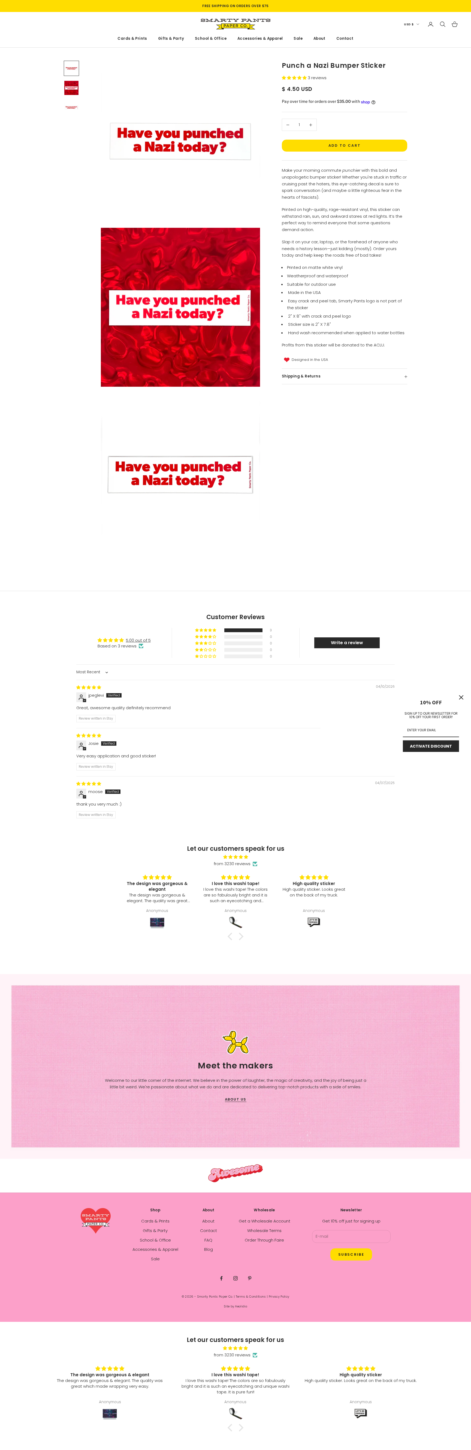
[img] (88, 687)
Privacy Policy (279, 1296)
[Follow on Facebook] (221, 1278)
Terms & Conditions (251, 1296)
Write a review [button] (347, 643)
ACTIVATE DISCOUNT (431, 746)
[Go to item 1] (71, 68)
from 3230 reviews (232, 864)
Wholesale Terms (264, 1230)
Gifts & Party (171, 38)
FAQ (208, 1240)
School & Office (211, 38)
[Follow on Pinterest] (249, 1278)
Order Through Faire (264, 1240)
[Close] (461, 697)
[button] (295, 78)
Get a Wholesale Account (264, 1221)
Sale (298, 38)
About (319, 38)
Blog (208, 1249)
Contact (345, 38)
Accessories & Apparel (260, 38)
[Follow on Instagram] (235, 1278)
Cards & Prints (132, 38)
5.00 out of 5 (138, 640)
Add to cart (344, 145)
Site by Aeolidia (235, 1306)
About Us (235, 1099)
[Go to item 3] (71, 107)
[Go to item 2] (71, 88)
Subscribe (351, 1254)
